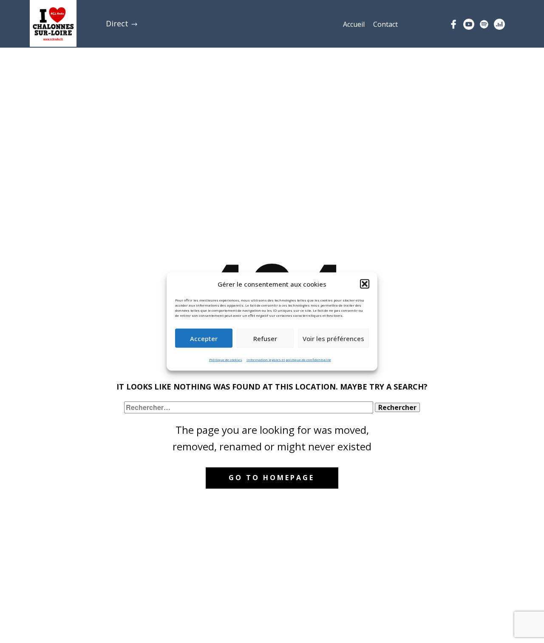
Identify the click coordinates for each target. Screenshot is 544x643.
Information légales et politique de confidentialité (288, 359)
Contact (385, 24)
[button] (364, 284)
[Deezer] (499, 24)
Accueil (354, 24)
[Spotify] (484, 24)
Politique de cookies (225, 359)
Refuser (265, 338)
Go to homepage (271, 477)
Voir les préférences (333, 338)
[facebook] (453, 24)
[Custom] (468, 24)
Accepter (204, 338)
